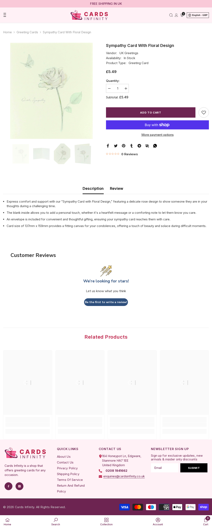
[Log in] (176, 15)
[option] (51, 90)
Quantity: (113, 81)
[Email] (147, 145)
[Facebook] (108, 145)
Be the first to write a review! (106, 302)
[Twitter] (116, 145)
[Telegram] (139, 145)
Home (7, 32)
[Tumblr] (131, 145)
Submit (194, 467)
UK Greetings (128, 53)
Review (116, 188)
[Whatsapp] (155, 145)
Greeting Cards (27, 32)
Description (93, 188)
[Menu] (4, 15)
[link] (27, 424)
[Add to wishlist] (204, 112)
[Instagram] (19, 486)
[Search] (171, 15)
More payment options (157, 135)
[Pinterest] (123, 145)
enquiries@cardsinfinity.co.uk (124, 476)
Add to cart (150, 112)
